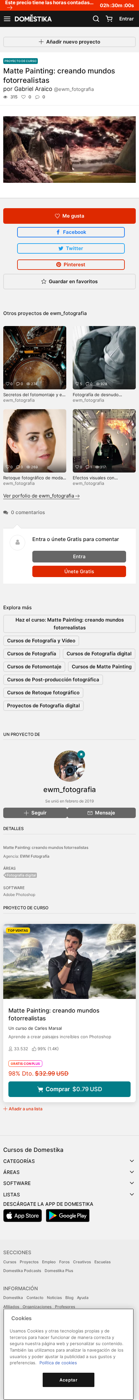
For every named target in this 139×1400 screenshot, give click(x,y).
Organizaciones (37, 1306)
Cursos (9, 1261)
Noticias (54, 1297)
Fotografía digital (21, 875)
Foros (64, 1261)
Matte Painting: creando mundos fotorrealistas (45, 847)
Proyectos (29, 1261)
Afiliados (11, 1306)
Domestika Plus (59, 1270)
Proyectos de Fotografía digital (43, 705)
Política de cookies (58, 1362)
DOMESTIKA (33, 19)
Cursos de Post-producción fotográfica (53, 679)
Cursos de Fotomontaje (34, 666)
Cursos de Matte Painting (102, 666)
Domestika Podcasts (22, 1270)
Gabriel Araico (54, 88)
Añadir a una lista (25, 1108)
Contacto (35, 1297)
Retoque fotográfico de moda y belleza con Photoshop (34, 480)
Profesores (65, 1306)
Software (17, 1183)
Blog (69, 1297)
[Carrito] (109, 19)
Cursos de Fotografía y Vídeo (41, 640)
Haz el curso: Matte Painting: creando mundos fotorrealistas (70, 624)
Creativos (82, 1261)
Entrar (126, 19)
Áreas (11, 1172)
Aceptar (68, 1379)
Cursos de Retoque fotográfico (43, 692)
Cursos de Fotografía (31, 653)
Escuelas (102, 1261)
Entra (79, 556)
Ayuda (83, 1297)
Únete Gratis (79, 571)
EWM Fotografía (34, 856)
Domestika (13, 1297)
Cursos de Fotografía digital (99, 653)
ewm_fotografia (68, 313)
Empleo (49, 1261)
